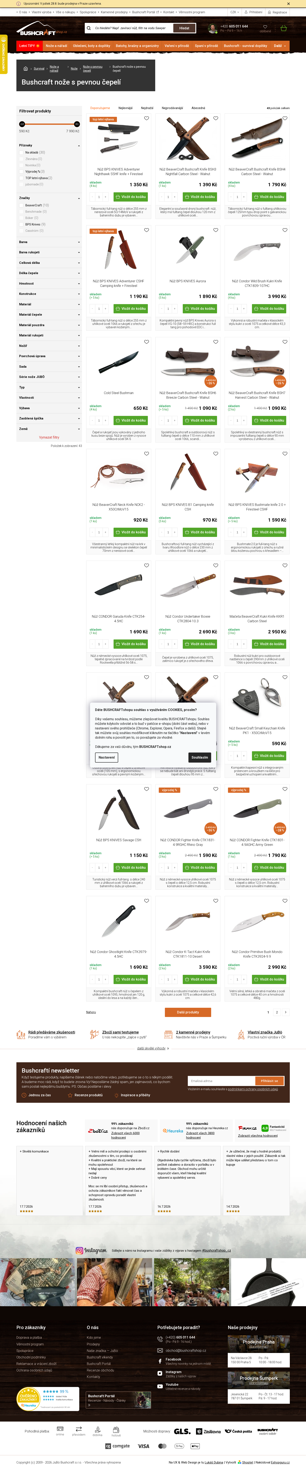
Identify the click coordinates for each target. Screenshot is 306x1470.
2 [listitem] (277, 1012)
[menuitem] (30, 46)
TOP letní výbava (38, 178)
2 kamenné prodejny (193, 1032)
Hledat (184, 28)
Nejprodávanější (172, 108)
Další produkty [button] (188, 1012)
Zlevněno (33, 159)
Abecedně (198, 108)
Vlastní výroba (41, 12)
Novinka (32, 165)
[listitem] (286, 1012)
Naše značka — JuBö (102, 1351)
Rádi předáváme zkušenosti (51, 1032)
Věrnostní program (192, 12)
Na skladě (34, 152)
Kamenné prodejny (114, 12)
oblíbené (265, 31)
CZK (233, 12)
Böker (31, 218)
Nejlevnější (125, 108)
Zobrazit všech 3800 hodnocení (200, 1135)
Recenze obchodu (100, 1370)
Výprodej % (34, 171)
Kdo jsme (94, 1338)
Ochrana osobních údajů (34, 1370)
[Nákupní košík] (281, 28)
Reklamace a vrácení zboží (36, 1364)
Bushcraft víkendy (100, 1357)
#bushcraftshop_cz (216, 1251)
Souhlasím (200, 757)
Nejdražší (147, 108)
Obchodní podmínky (31, 1357)
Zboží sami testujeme (120, 1032)
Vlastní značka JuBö (265, 1032)
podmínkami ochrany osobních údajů (253, 1089)
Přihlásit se (269, 1081)
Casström (33, 231)
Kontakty (93, 1377)
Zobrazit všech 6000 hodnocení (125, 1135)
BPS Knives (34, 224)
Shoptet (247, 1462)
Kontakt (168, 12)
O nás (23, 12)
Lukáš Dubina (214, 1462)
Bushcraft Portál (143, 12)
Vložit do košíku (134, 197)
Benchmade (35, 212)
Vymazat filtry (49, 437)
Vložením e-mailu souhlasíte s (233, 1089)
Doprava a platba (29, 1338)
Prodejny (93, 1344)
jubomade (33, 184)
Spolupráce (88, 12)
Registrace (280, 12)
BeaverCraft (36, 205)
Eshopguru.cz (280, 1462)
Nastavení (107, 757)
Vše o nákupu (65, 12)
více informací (258, 1346)
